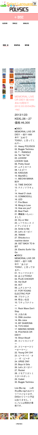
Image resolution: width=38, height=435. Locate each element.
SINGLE (15, 24)
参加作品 (17, 45)
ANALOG (26, 24)
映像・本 (5, 45)
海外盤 (27, 45)
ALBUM (5, 24)
